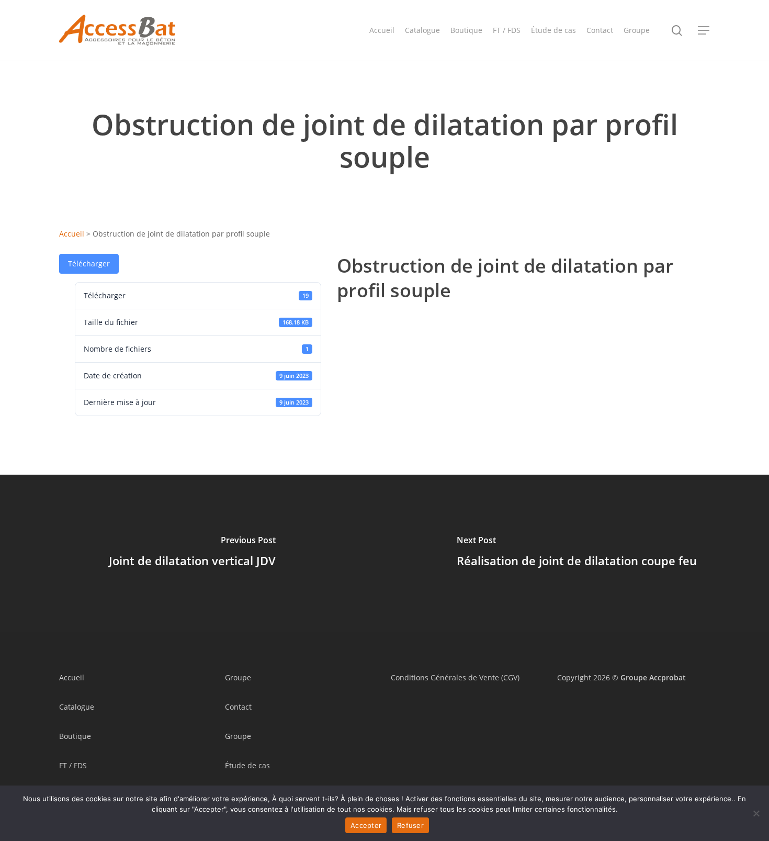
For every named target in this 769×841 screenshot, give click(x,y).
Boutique (75, 736)
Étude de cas (247, 765)
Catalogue (76, 707)
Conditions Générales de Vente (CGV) (455, 677)
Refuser (410, 825)
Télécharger (89, 263)
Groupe (238, 677)
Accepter (365, 825)
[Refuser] (756, 813)
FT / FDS (73, 765)
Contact (238, 707)
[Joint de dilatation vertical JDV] (192, 553)
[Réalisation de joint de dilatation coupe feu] (576, 553)
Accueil (71, 234)
